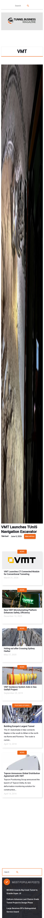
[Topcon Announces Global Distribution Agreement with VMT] (22, 761)
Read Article (29, 536)
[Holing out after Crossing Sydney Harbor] (22, 637)
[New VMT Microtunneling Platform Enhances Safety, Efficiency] (22, 599)
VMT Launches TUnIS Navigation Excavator (19, 529)
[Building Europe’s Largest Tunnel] (22, 714)
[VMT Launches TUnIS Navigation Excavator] (22, 295)
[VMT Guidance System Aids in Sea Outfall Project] (22, 676)
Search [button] (28, 6)
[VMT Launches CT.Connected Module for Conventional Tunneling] (22, 560)
